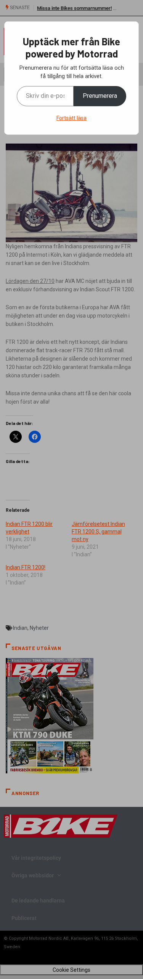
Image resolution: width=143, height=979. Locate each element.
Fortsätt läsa (71, 118)
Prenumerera (100, 95)
